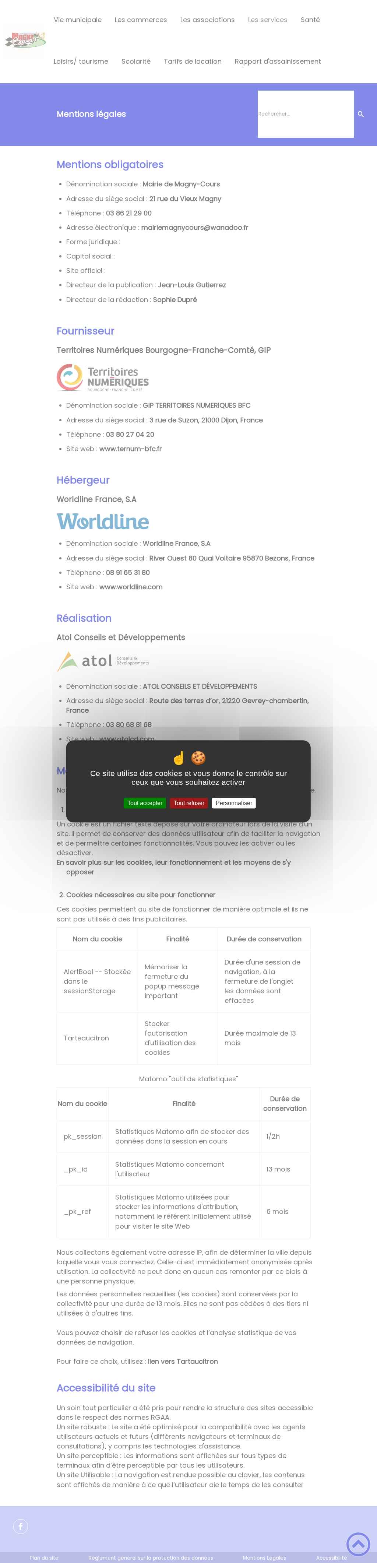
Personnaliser (234, 803)
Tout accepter (144, 803)
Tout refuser (189, 803)
